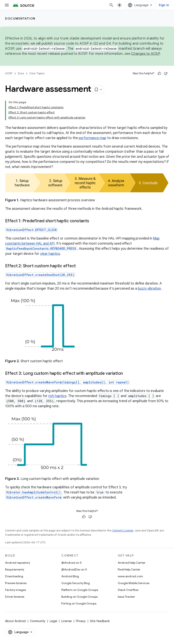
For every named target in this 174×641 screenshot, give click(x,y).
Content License (122, 530)
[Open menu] (7, 5)
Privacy (81, 621)
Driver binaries (14, 597)
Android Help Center (131, 563)
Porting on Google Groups (78, 603)
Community (37, 621)
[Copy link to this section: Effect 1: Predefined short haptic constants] (93, 221)
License (66, 621)
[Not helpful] (166, 73)
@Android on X (71, 563)
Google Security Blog (75, 583)
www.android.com (130, 576)
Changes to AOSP (145, 54)
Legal (53, 621)
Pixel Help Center (129, 569)
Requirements (14, 569)
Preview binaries (16, 583)
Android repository (17, 563)
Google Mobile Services (133, 583)
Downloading (14, 576)
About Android (15, 621)
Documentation (20, 18)
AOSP (8, 73)
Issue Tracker (126, 597)
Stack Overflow (128, 590)
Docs (21, 73)
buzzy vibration (149, 288)
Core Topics (36, 73)
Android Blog (70, 576)
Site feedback (100, 621)
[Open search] (111, 5)
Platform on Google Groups (79, 590)
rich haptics (57, 396)
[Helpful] (159, 73)
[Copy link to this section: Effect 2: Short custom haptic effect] (80, 266)
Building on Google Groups (79, 597)
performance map (92, 138)
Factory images (15, 590)
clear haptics (50, 254)
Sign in (164, 5)
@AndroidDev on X (74, 569)
